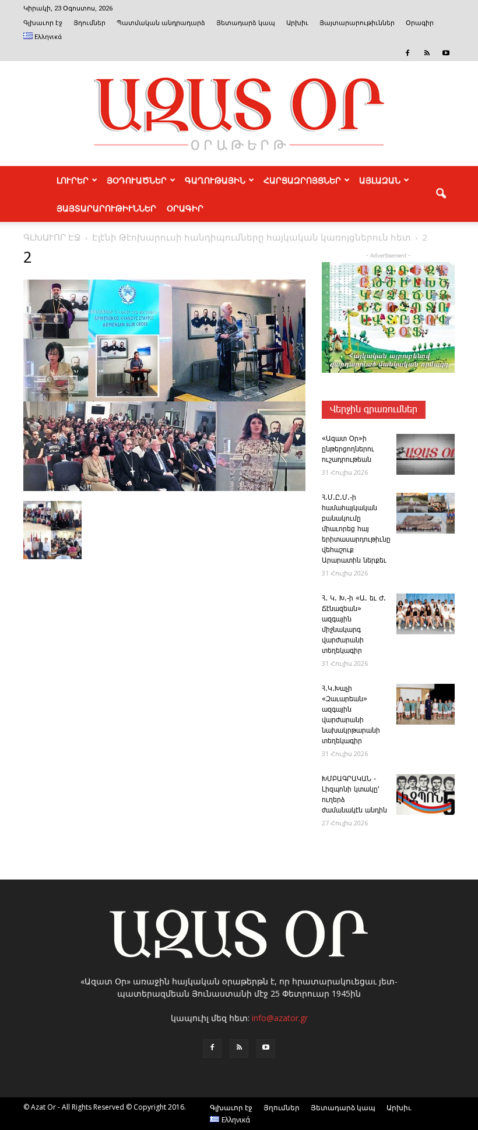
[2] (164, 489)
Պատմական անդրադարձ (161, 23)
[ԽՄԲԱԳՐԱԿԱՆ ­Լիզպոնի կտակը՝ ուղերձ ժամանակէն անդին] (425, 794)
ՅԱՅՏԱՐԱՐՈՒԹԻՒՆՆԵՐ (106, 208)
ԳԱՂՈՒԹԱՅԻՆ (215, 180)
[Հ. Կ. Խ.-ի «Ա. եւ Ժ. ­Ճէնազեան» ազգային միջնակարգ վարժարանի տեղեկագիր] (425, 614)
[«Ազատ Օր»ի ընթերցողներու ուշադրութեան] (425, 454)
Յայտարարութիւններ (357, 23)
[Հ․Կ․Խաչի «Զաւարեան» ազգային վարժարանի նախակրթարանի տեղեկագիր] (425, 704)
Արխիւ (297, 23)
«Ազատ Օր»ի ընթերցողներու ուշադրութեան (348, 449)
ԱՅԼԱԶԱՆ (379, 180)
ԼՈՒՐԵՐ (73, 180)
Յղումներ (89, 23)
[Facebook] (407, 53)
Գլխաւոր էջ (42, 23)
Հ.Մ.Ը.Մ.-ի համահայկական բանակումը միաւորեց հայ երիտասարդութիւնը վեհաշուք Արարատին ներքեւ (356, 529)
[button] (441, 194)
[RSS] (426, 53)
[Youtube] (446, 53)
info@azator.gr (280, 1017)
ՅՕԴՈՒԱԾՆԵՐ (137, 180)
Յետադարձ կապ (245, 23)
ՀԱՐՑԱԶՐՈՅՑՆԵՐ (302, 180)
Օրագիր (420, 23)
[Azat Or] (239, 113)
